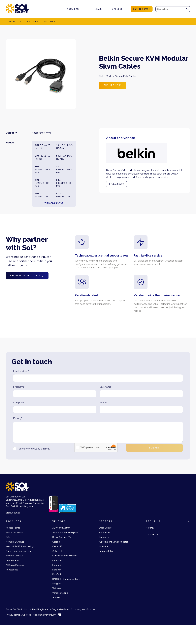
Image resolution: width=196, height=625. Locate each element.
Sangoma (57, 583)
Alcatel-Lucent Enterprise (65, 532)
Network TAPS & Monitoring (20, 546)
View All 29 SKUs (53, 202)
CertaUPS (57, 546)
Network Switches (15, 542)
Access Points (13, 528)
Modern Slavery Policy (44, 615)
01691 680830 (13, 512)
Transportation (106, 551)
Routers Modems (14, 532)
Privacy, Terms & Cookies (18, 615)
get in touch (141, 9)
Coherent (57, 551)
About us (73, 9)
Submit (154, 447)
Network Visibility (14, 555)
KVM (48, 132)
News (98, 9)
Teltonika (57, 588)
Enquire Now (112, 85)
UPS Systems (12, 560)
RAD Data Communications (66, 579)
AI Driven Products (15, 565)
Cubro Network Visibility (64, 555)
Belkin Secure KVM (61, 537)
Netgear (56, 569)
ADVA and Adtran (61, 528)
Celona (56, 542)
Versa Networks (60, 593)
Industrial (103, 546)
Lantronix (57, 560)
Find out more (116, 184)
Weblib (56, 597)
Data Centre (105, 528)
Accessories (38, 132)
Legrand (56, 565)
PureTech (57, 574)
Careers (117, 9)
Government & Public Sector (113, 542)
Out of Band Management (19, 551)
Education (104, 532)
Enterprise (104, 537)
